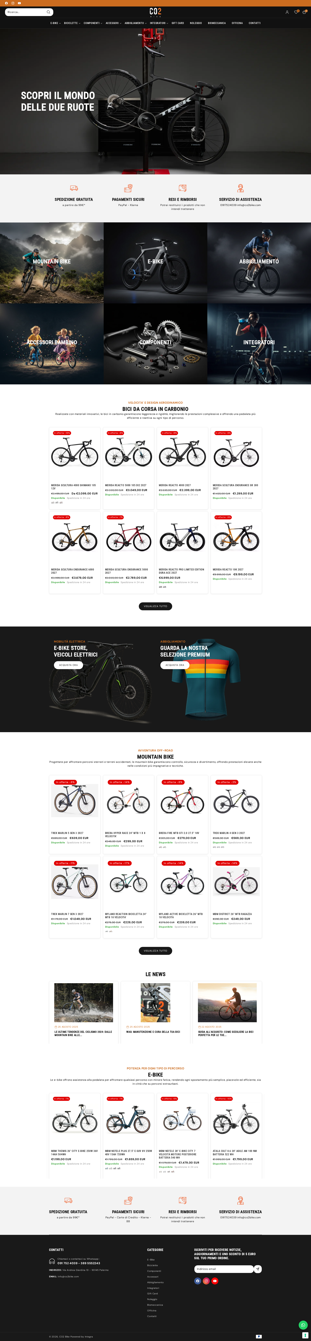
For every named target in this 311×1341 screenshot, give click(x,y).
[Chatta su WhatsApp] (303, 1325)
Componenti (154, 1271)
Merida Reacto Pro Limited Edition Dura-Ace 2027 (181, 571)
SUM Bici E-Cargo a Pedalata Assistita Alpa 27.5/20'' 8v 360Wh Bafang (234, 1154)
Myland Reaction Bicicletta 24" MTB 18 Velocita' (126, 916)
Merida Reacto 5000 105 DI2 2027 (125, 485)
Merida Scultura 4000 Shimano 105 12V (73, 487)
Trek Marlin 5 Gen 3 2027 (67, 833)
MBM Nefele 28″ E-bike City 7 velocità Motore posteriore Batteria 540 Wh (70, 1154)
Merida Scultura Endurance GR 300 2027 (235, 487)
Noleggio (152, 1299)
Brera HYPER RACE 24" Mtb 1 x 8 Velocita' (125, 835)
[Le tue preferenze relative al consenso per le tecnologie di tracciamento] (305, 1335)
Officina (151, 1310)
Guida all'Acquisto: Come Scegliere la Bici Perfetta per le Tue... (225, 1033)
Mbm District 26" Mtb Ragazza (232, 914)
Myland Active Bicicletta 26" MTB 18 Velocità (181, 916)
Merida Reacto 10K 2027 (228, 569)
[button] (54, 23)
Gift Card (152, 1293)
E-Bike (151, 1259)
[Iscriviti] (258, 1269)
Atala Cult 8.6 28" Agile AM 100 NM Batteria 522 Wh (127, 1152)
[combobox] (29, 12)
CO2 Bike (64, 1336)
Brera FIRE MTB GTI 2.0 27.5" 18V (179, 833)
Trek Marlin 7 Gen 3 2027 (67, 914)
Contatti (151, 1316)
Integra (89, 1336)
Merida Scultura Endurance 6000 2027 (72, 571)
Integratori (153, 1288)
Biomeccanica (155, 1304)
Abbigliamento (155, 1282)
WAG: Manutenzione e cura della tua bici (153, 1031)
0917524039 (228, 205)
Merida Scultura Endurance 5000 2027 (126, 571)
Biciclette (152, 1265)
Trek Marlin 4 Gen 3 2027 (229, 833)
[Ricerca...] (48, 12)
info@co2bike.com (249, 205)
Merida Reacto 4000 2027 (175, 485)
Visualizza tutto (155, 606)
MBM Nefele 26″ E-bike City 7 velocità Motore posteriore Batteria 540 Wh (177, 1154)
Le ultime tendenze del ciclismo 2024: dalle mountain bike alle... (83, 1033)
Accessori (152, 1276)
